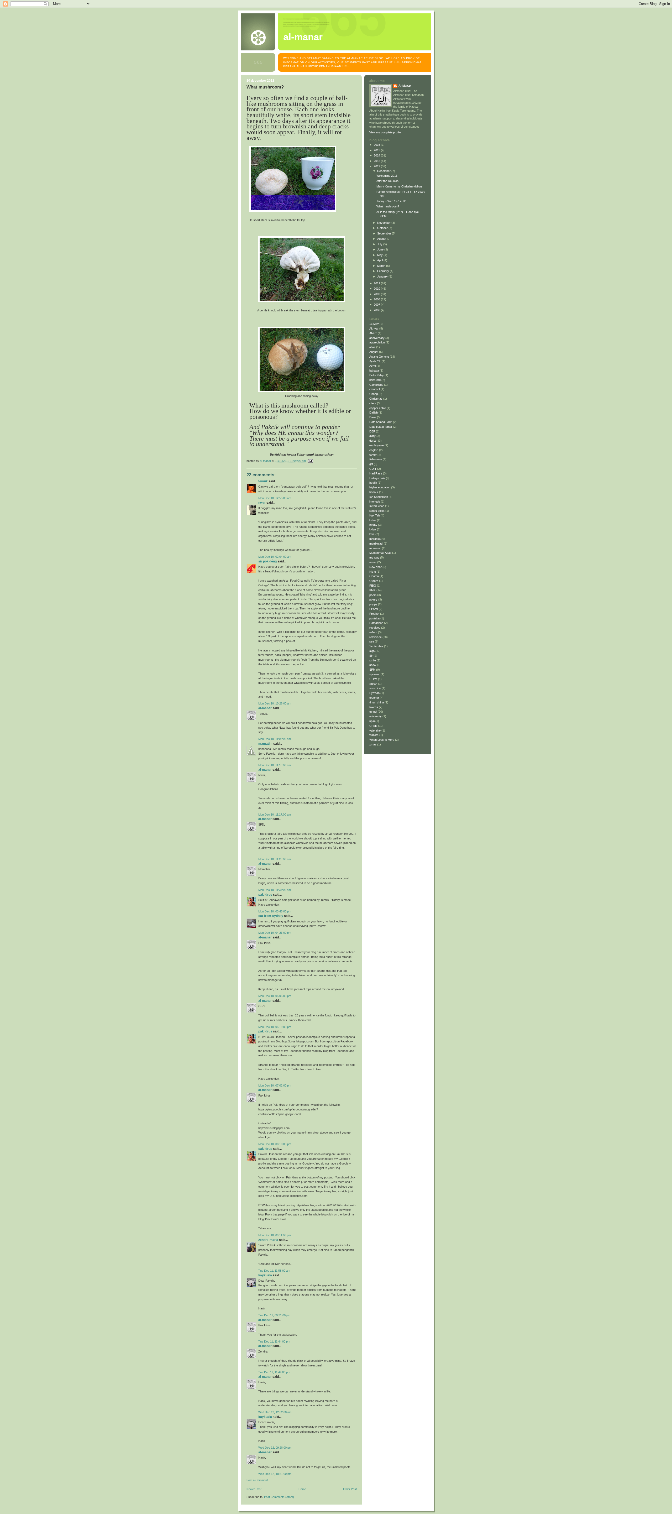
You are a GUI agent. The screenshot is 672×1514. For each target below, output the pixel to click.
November (384, 222)
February (383, 271)
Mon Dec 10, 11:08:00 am (274, 738)
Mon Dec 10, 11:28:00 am (274, 859)
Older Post (350, 1489)
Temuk (263, 481)
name (372, 562)
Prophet (374, 613)
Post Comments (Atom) (279, 1497)
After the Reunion (387, 180)
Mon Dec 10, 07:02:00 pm (274, 1085)
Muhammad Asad (380, 552)
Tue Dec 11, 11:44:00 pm (274, 1341)
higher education (379, 487)
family (373, 454)
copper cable (377, 408)
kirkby (373, 524)
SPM (372, 669)
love (372, 534)
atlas (372, 347)
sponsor (374, 674)
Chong (373, 393)
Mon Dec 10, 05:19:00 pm (274, 1027)
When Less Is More (381, 739)
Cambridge (376, 384)
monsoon (375, 548)
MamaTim (265, 743)
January (382, 276)
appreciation (377, 342)
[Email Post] (310, 460)
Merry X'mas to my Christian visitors (399, 186)
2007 (377, 304)
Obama (374, 576)
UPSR (373, 725)
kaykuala (265, 1275)
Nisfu (372, 571)
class (372, 403)
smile (372, 660)
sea (371, 641)
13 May (374, 323)
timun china (376, 702)
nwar (262, 502)
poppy (373, 604)
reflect (373, 632)
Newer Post (253, 1489)
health (373, 482)
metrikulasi (376, 543)
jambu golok (377, 510)
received (374, 627)
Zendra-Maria (268, 1240)
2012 (377, 166)
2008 (377, 299)
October (382, 227)
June (380, 249)
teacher (374, 697)
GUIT (372, 468)
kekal (372, 520)
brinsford (375, 380)
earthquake (376, 445)
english (373, 450)
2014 (377, 155)
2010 (377, 288)
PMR (372, 590)
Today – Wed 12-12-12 (391, 201)
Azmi (372, 365)
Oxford (373, 580)
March (381, 265)
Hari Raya (375, 473)
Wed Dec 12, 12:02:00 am (274, 1412)
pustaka (374, 618)
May (380, 255)
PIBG (372, 585)
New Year (375, 566)
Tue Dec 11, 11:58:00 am (274, 1270)
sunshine (375, 688)
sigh (372, 650)
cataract (374, 389)
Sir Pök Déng (267, 561)
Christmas (375, 398)
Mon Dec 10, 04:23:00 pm (274, 932)
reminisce (375, 637)
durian (373, 440)
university (375, 716)
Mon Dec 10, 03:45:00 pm (274, 911)
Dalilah (373, 412)
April (380, 260)
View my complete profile (385, 132)
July (380, 244)
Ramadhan (376, 622)
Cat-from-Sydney (270, 916)
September (384, 233)
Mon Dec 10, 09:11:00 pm (274, 1235)
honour (373, 492)
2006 (377, 310)
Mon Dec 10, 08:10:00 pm (274, 1144)
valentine (375, 730)
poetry (373, 599)
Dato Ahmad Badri (380, 422)
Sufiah (373, 683)
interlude (374, 501)
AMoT (373, 333)
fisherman (375, 459)
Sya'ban (374, 693)
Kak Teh (374, 515)
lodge (372, 529)
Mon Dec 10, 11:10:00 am (274, 765)
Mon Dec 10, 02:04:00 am (274, 556)
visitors (374, 735)
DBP (372, 431)
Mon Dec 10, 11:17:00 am (274, 814)
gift (371, 464)
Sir (371, 655)
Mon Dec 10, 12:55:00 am (274, 498)
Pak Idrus (265, 894)
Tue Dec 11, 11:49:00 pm (274, 1372)
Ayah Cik (375, 361)
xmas (372, 744)
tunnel (373, 711)
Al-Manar (265, 708)
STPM (373, 679)
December (384, 171)
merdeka (375, 538)
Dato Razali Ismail (380, 426)
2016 (377, 144)
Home (302, 1489)
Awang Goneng (379, 356)
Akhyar (374, 328)
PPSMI (373, 608)
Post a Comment (257, 1480)
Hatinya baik (377, 478)
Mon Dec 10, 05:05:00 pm (274, 996)
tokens (373, 707)
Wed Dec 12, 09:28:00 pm (274, 1447)
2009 (377, 294)
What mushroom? (387, 206)
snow (372, 664)
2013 (377, 161)
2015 (377, 150)
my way (374, 557)
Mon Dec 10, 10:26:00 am (274, 703)
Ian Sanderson (378, 496)
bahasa (374, 370)
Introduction (376, 506)
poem (372, 595)
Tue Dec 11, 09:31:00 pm (274, 1315)
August (382, 238)
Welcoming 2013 (386, 175)
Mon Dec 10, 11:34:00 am (274, 889)
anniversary (377, 338)
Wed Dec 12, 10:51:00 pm (274, 1473)
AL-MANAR (303, 37)
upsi (372, 721)
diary (372, 435)
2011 (377, 283)
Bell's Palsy (376, 375)
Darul (372, 417)
